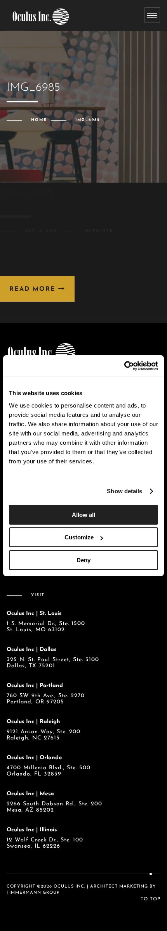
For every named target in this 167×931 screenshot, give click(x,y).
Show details (124, 491)
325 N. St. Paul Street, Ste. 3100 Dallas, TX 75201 (53, 663)
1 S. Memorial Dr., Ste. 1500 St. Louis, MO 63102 (46, 627)
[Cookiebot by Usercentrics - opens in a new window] (124, 366)
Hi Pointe (99, 231)
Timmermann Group (33, 893)
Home (39, 120)
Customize (79, 537)
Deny (83, 560)
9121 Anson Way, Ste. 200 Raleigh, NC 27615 (43, 735)
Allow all (83, 514)
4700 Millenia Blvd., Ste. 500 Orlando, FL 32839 (48, 771)
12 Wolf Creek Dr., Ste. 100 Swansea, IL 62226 (45, 843)
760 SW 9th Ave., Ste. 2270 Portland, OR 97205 (46, 699)
